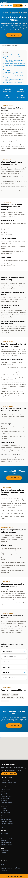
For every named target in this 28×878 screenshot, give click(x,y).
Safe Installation (5, 850)
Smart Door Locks (5, 825)
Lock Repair (3, 808)
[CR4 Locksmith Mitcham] (6, 5)
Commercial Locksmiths (6, 796)
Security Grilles (4, 800)
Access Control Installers (6, 802)
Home (2, 45)
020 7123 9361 (19, 5)
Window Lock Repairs (6, 819)
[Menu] (25, 5)
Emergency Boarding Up (6, 794)
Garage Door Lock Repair (6, 821)
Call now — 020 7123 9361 (15, 876)
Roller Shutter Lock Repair (7, 823)
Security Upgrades (5, 798)
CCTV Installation (5, 833)
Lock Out (3, 791)
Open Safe (3, 852)
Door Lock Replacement (6, 814)
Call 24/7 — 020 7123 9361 (10, 773)
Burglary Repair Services (6, 793)
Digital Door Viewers (5, 827)
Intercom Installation (6, 842)
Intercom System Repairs (6, 844)
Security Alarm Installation (7, 838)
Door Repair (4, 815)
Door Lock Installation (6, 812)
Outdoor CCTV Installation (7, 835)
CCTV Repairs (4, 836)
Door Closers (4, 817)
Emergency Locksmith (6, 789)
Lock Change (4, 810)
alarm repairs (6, 602)
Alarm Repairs (4, 840)
